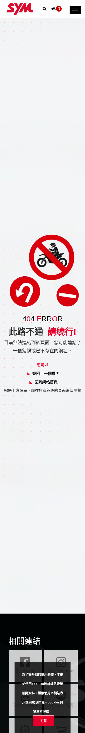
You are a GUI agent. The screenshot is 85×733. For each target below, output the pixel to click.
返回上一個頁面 (45, 373)
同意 (43, 720)
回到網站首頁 (46, 381)
